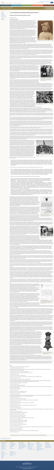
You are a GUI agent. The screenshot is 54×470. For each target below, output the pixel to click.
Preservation (2, 447)
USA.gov (37, 466)
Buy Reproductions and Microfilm (13, 455)
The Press (2, 449)
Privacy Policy (24, 466)
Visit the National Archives (39, 445)
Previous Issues (3, 14)
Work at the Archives (47, 445)
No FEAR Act (34, 466)
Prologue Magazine (9, 9)
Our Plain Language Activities (31, 449)
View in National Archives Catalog (40, 104)
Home (2, 9)
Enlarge (52, 40)
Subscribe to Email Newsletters (12, 446)
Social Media (2, 455)
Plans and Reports (30, 447)
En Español (2, 456)
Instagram (25, 463)
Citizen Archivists (42, 1)
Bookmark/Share (47, 1)
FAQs (1, 457)
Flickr (30, 463)
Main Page (2, 13)
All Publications (3, 19)
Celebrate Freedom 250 (48, 447)
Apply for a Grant (38, 447)
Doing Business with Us (30, 446)
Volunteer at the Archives (48, 446)
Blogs (10, 447)
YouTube (28, 463)
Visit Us (38, 5)
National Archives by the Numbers (30, 445)
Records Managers (3, 448)
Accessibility (20, 466)
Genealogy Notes (3, 15)
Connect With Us (27, 462)
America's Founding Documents (48, 5)
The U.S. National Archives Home (11, 2)
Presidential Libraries (21, 447)
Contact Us (51, 1)
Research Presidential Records (40, 448)
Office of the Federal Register (22, 445)
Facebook (23, 463)
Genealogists (2, 445)
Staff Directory (20, 448)
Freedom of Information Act (29, 466)
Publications (4, 9)
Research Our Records (5, 5)
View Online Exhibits (38, 446)
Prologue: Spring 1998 (14, 9)
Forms (2, 458)
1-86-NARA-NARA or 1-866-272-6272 (27, 468)
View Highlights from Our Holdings (39, 450)
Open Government (30, 448)
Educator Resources (27, 5)
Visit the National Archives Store (13, 453)
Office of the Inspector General (22, 446)
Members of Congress (4, 446)
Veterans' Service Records (16, 5)
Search (52, 2)
